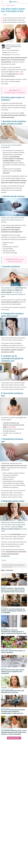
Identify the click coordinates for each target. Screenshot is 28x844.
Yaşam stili (3, 5)
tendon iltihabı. (11, 427)
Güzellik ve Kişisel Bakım (7, 689)
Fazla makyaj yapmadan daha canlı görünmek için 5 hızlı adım (12, 691)
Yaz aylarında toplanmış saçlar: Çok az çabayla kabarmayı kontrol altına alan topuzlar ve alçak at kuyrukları (14, 732)
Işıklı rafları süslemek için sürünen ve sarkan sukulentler (13, 651)
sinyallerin (20, 74)
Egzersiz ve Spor (5, 708)
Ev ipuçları (3, 628)
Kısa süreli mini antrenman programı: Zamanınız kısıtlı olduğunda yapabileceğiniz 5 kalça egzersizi (13, 711)
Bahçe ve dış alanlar (6, 649)
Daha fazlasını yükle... (14, 738)
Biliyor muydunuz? (11, 5)
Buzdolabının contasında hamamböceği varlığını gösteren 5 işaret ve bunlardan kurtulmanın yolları (13, 631)
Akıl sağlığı (4, 586)
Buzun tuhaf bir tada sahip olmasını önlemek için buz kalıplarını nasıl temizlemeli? (12, 671)
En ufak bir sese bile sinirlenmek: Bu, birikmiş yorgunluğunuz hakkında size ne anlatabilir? (13, 610)
